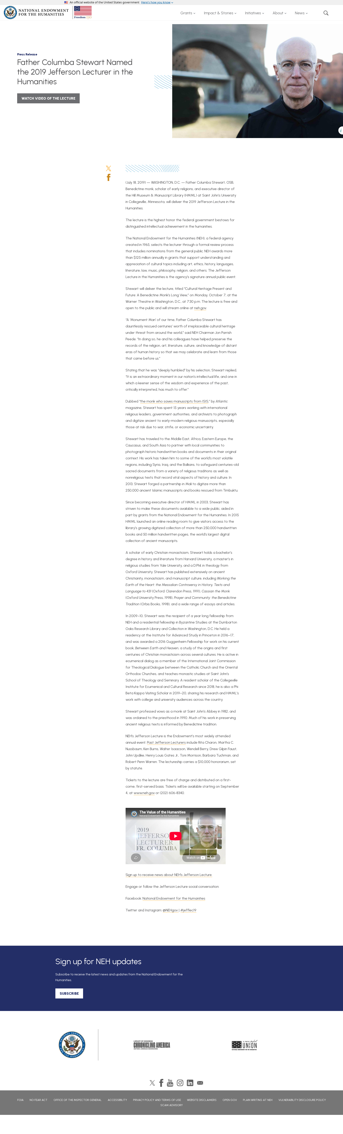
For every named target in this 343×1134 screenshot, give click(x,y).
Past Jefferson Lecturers (166, 742)
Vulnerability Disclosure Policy (302, 1100)
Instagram (180, 1083)
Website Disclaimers (202, 1100)
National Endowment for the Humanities (174, 898)
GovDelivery (200, 1083)
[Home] (48, 12)
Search (326, 13)
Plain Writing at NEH (257, 1100)
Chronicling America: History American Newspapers (152, 1044)
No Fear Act (39, 1100)
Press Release (27, 54)
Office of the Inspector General (78, 1100)
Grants (186, 13)
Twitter (108, 168)
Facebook (108, 177)
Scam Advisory (171, 1105)
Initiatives (253, 13)
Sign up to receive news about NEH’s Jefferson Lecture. (169, 875)
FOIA (20, 1100)
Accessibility (117, 1100)
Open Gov (230, 1100)
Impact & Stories (218, 13)
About (278, 13)
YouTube (170, 1083)
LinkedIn (190, 1083)
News (300, 13)
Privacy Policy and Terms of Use (157, 1100)
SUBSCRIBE (69, 993)
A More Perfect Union (245, 1045)
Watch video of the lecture (48, 98)
